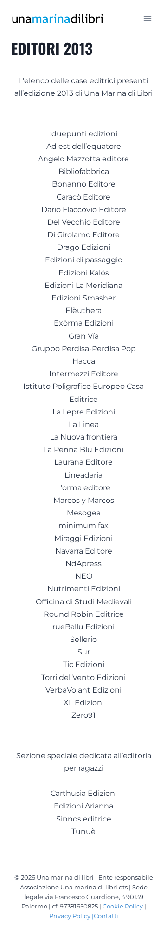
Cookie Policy (123, 906)
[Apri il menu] (147, 18)
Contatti (106, 916)
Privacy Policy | (71, 916)
